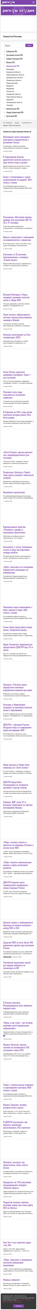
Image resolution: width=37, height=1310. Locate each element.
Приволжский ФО (12, 65)
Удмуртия (10, 100)
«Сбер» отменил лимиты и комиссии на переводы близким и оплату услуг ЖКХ (18, 844)
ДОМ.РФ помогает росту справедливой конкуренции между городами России (15, 884)
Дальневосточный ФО (14, 54)
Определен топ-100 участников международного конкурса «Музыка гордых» (17, 1184)
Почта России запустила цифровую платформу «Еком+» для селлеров (17, 374)
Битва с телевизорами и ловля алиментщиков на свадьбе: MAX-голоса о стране (17, 179)
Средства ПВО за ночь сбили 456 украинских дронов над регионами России (18, 945)
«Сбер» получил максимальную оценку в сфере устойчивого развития (17, 864)
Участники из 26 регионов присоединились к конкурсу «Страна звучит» (15, 257)
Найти (29, 45)
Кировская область (13, 72)
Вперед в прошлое (11, 1279)
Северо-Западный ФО (14, 58)
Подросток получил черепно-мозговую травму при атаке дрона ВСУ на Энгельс (18, 1204)
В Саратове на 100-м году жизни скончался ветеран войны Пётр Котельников (17, 414)
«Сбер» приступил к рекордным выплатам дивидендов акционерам (17, 1262)
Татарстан (10, 91)
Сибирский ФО (11, 51)
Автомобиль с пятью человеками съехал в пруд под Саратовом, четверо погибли (17, 549)
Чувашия (9, 105)
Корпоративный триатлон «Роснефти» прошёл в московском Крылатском (14, 529)
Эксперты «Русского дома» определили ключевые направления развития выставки (17, 687)
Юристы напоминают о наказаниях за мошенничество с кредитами (18, 238)
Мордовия (10, 89)
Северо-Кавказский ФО (14, 112)
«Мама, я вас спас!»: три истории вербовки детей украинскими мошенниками (18, 1025)
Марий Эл (10, 86)
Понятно (18, 1306)
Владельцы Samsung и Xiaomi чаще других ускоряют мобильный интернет (18, 474)
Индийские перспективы (14, 492)
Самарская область (13, 94)
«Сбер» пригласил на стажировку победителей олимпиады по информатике (18, 569)
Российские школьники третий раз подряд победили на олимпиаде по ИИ (16, 965)
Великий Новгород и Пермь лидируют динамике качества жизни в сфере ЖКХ (16, 297)
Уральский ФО (11, 115)
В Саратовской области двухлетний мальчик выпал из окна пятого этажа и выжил (16, 159)
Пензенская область (13, 80)
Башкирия (10, 69)
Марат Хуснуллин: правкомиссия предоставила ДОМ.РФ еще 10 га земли (18, 647)
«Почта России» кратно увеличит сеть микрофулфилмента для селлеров (18, 454)
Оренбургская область (14, 78)
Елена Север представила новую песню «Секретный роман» (17, 628)
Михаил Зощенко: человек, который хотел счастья (15, 1106)
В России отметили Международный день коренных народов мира (17, 1005)
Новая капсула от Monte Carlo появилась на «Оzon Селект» (16, 766)
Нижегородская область (15, 75)
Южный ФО (10, 62)
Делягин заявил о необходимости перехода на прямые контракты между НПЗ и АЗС (18, 925)
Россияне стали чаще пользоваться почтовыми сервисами (14, 394)
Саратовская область (14, 97)
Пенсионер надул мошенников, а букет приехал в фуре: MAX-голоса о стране (17, 609)
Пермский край (12, 83)
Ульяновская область (14, 102)
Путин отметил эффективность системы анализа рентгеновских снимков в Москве (17, 317)
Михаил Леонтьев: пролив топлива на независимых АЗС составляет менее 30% (16, 1047)
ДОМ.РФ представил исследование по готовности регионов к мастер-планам (15, 784)
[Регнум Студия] (18, 10)
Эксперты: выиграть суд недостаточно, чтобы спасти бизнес (15, 1164)
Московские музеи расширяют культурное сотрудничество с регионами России (16, 139)
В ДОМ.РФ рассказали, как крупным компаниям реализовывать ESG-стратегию (16, 1124)
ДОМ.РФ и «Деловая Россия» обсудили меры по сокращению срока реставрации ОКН (17, 727)
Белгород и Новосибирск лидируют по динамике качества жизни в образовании (17, 707)
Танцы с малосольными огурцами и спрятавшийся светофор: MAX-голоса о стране (18, 1087)
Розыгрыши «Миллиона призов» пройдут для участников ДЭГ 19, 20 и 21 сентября (17, 219)
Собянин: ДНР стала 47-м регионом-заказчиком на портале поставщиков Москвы (18, 804)
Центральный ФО (12, 108)
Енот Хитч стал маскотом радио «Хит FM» (17, 1244)
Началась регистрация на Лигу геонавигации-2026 (16, 336)
